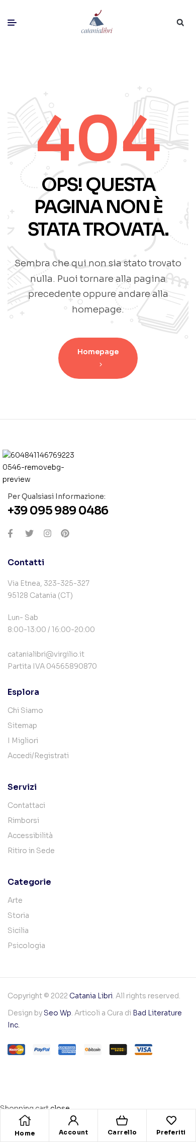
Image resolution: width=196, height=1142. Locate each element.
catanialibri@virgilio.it (46, 654)
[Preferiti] (171, 1120)
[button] (180, 23)
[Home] (25, 1120)
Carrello (122, 1132)
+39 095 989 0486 (58, 510)
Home (25, 1133)
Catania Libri (91, 995)
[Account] (73, 1120)
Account (73, 1132)
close (60, 1108)
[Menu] (16, 23)
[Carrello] (122, 1120)
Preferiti (171, 1132)
